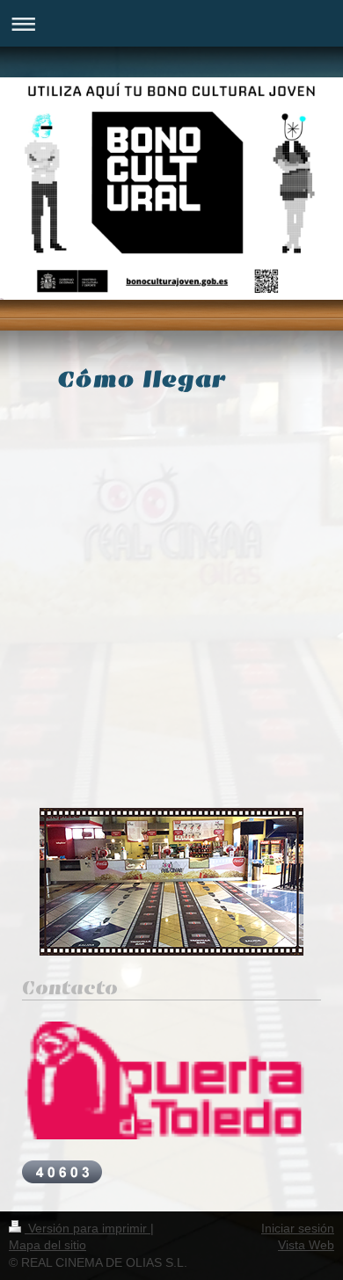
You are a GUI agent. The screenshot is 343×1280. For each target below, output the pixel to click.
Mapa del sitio (47, 1245)
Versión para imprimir (87, 1228)
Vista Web (306, 1245)
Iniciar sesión (297, 1228)
